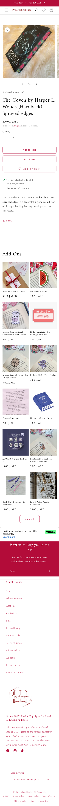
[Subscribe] (49, 571)
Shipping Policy (14, 635)
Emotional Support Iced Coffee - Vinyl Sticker (41, 460)
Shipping (17, 126)
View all (29, 519)
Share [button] (9, 220)
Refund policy (18, 796)
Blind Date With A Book (14, 291)
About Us (11, 605)
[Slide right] (36, 84)
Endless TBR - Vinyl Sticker (43, 375)
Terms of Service (14, 642)
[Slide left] (22, 84)
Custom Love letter (12, 418)
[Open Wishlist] (43, 10)
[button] (6, 10)
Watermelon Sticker (39, 291)
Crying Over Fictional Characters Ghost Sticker (14, 333)
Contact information (39, 801)
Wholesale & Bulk (15, 598)
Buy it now (29, 159)
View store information (17, 188)
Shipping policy (20, 801)
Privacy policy (33, 796)
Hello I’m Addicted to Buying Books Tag (40, 333)
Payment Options (15, 672)
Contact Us (11, 613)
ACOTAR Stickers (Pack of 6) (15, 460)
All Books (10, 657)
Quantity (6, 131)
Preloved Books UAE (28, 792)
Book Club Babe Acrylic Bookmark (14, 503)
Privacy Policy (13, 650)
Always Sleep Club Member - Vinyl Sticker (15, 376)
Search (9, 591)
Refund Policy (13, 628)
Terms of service (49, 796)
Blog (8, 620)
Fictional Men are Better (41, 418)
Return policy (13, 665)
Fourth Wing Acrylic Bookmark (39, 503)
